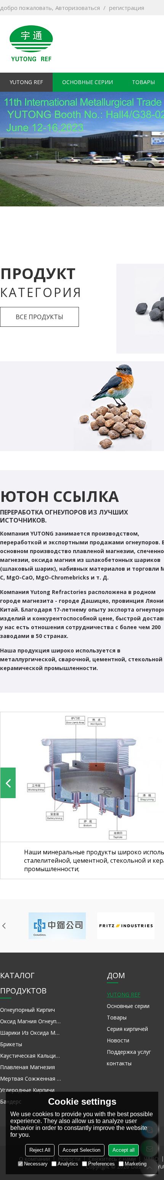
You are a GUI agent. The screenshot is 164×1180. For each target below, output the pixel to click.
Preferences (101, 1164)
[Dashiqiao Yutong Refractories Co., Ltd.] (31, 44)
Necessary (36, 1164)
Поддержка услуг (129, 1051)
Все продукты (39, 317)
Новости (118, 1040)
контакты (119, 1063)
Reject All (39, 1150)
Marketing (135, 1164)
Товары (117, 1017)
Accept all (124, 1150)
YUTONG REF (26, 82)
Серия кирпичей (127, 1028)
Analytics (68, 1164)
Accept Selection (81, 1150)
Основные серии (87, 82)
